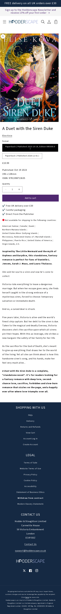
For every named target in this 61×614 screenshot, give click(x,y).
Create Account (30, 444)
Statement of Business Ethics (30, 492)
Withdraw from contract (30, 498)
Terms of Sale (30, 462)
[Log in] (49, 22)
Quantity (6, 184)
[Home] (23, 21)
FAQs (30, 415)
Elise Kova (7, 135)
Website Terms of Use (30, 468)
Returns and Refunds (30, 427)
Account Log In (30, 438)
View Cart (30, 432)
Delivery (31, 421)
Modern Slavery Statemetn (30, 504)
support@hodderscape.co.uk (30, 550)
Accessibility (30, 486)
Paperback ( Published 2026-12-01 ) (22, 155)
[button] (4, 21)
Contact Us (30, 544)
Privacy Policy (30, 474)
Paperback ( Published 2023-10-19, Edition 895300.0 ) (30, 147)
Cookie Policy (30, 480)
